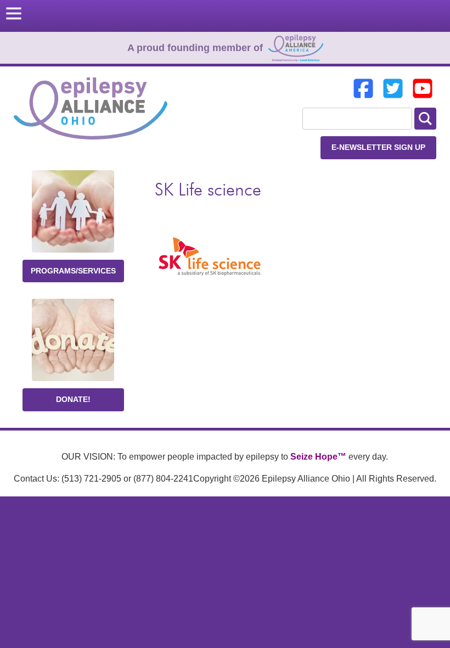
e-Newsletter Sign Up (378, 147)
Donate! (73, 399)
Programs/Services (73, 270)
